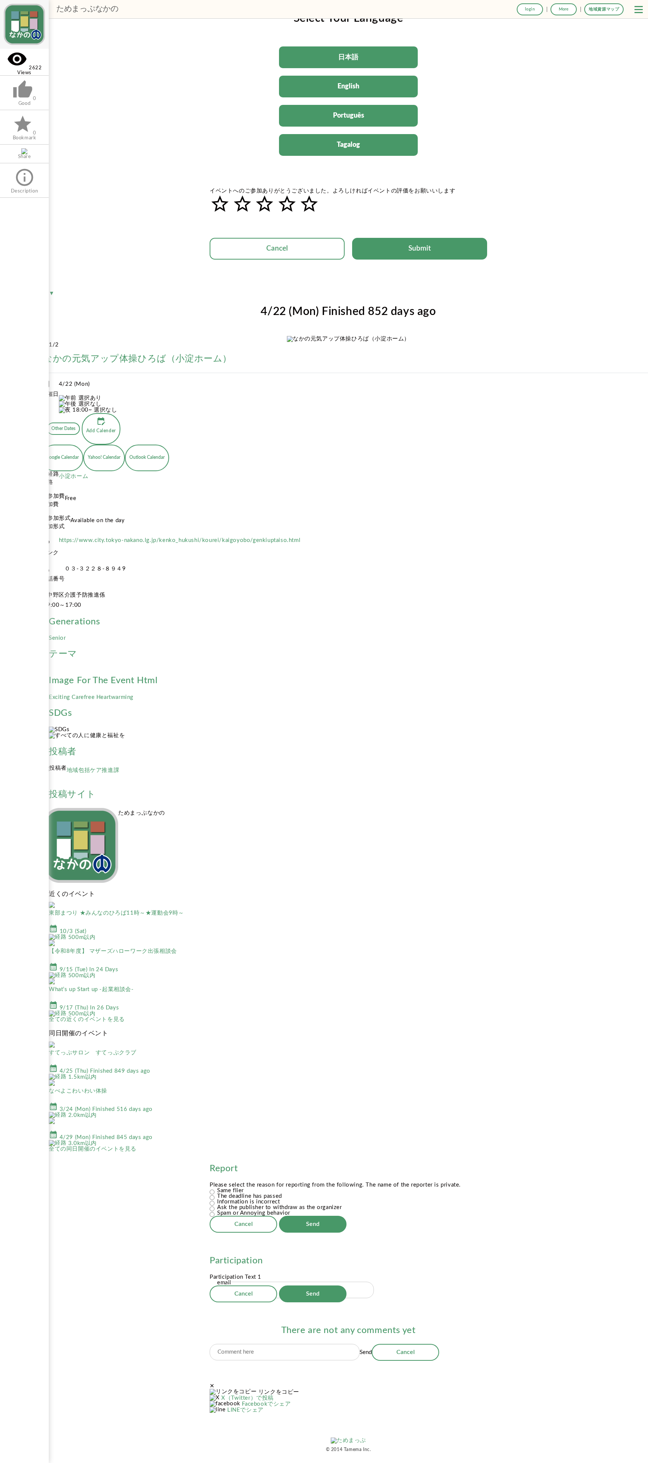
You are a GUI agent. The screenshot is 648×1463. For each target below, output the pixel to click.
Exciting (60, 697)
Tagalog (348, 145)
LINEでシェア (245, 1410)
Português (348, 115)
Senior (57, 638)
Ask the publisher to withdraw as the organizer (279, 1207)
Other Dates (63, 428)
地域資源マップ (604, 9)
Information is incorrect (248, 1202)
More (563, 9)
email (224, 1282)
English (348, 86)
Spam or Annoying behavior (253, 1213)
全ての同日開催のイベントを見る (92, 1149)
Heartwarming (115, 697)
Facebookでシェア (266, 1404)
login (530, 9)
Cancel (277, 248)
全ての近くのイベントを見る (87, 1019)
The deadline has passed (249, 1196)
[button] (638, 9)
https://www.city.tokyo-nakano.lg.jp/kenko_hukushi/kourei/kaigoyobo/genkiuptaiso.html (179, 540)
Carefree (84, 697)
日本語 (348, 57)
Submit (419, 248)
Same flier (230, 1190)
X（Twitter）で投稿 (247, 1398)
